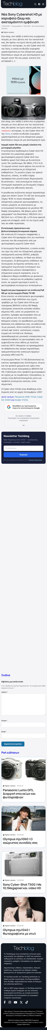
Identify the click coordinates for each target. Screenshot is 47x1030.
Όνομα (4, 720)
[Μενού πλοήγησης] (43, 3)
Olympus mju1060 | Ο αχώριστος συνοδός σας (20, 841)
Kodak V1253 (21, 400)
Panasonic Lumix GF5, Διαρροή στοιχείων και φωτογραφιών (19, 793)
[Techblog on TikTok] (26, 1002)
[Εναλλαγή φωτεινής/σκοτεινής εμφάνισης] (39, 3)
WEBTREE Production (32, 1020)
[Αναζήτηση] (35, 4)
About (22, 1020)
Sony (7, 134)
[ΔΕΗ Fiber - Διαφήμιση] (23, 80)
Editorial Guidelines (35, 1015)
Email (3, 732)
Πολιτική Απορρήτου (35, 460)
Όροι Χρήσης (8, 1011)
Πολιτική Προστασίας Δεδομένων (25, 1011)
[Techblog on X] (21, 1002)
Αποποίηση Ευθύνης (21, 1015)
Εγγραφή (23, 455)
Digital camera (8, 32)
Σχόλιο (4, 692)
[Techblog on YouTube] (15, 1002)
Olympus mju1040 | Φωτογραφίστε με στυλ (19, 931)
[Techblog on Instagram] (9, 1002)
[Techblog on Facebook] (5, 1002)
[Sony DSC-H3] (23, 108)
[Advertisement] (23, 569)
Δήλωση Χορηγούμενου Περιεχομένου (22, 1013)
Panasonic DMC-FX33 (25, 397)
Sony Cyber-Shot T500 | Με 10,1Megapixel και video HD (22, 886)
